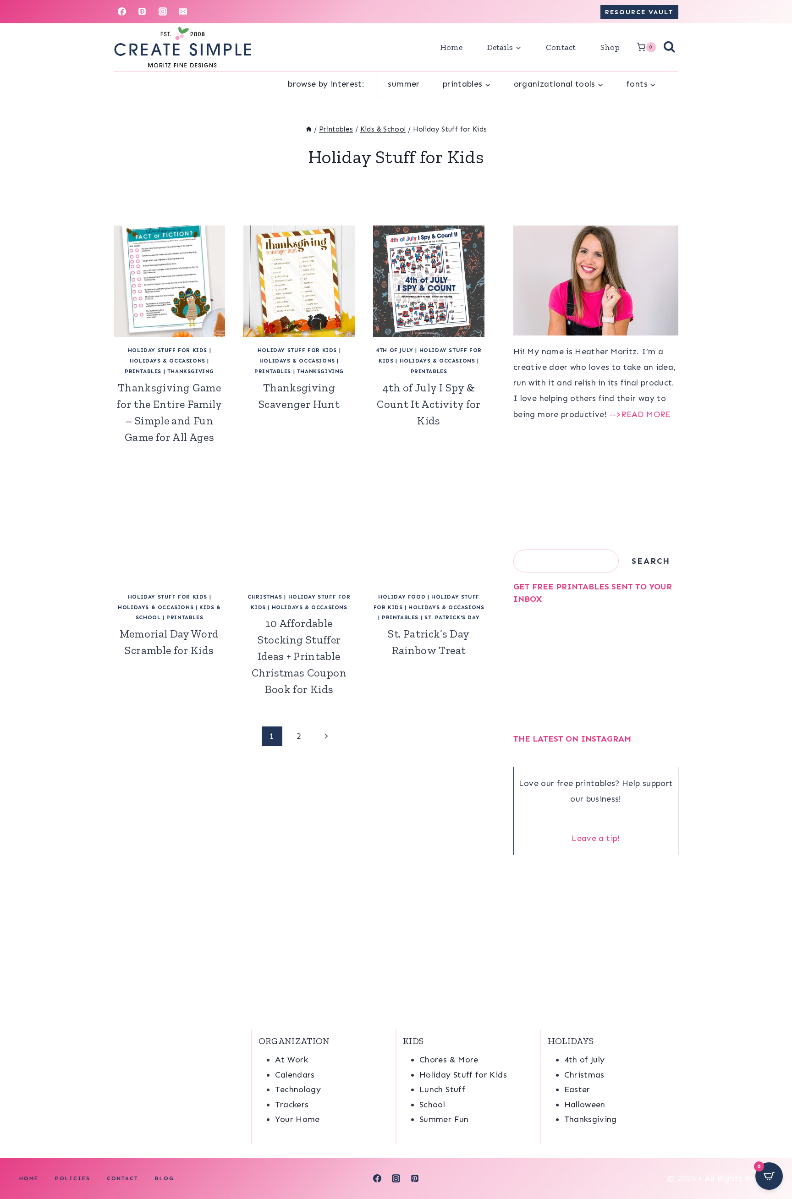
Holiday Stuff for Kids (167, 350)
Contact (561, 47)
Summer (403, 84)
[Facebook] (122, 11)
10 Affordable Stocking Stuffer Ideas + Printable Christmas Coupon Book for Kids (299, 656)
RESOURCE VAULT (639, 12)
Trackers (292, 1105)
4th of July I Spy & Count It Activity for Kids (429, 404)
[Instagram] (162, 11)
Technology (298, 1089)
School (432, 1105)
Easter (577, 1089)
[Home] (308, 129)
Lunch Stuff (442, 1089)
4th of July (394, 350)
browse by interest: (326, 84)
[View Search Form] (669, 47)
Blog (164, 1178)
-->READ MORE (639, 414)
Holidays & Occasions (167, 361)
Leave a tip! (596, 838)
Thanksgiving (190, 371)
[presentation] (169, 281)
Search (651, 561)
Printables (143, 371)
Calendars (295, 1075)
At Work (291, 1060)
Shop (610, 47)
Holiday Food (401, 597)
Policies (72, 1178)
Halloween (584, 1105)
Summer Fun (444, 1119)
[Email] (183, 11)
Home (451, 47)
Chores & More (448, 1060)
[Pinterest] (142, 11)
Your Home (297, 1119)
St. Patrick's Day (451, 617)
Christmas (265, 597)
